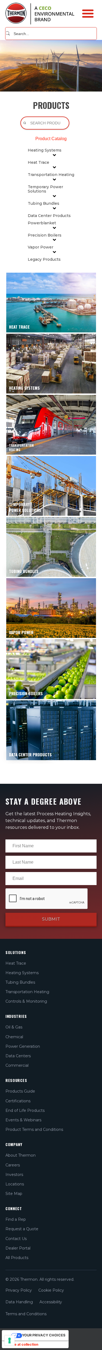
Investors (14, 1174)
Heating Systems (44, 150)
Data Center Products (49, 215)
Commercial (17, 1065)
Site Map (13, 1193)
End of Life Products (25, 1110)
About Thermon (20, 1155)
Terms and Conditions (26, 1313)
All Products (16, 1257)
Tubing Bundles (43, 203)
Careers (12, 1165)
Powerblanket (42, 223)
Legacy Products (44, 259)
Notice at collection (21, 1344)
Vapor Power (40, 247)
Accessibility (50, 1301)
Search (8, 33)
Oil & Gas (13, 1027)
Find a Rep (15, 1219)
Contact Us (16, 1238)
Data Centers (18, 1055)
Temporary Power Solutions (45, 189)
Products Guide (20, 1091)
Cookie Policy (51, 1290)
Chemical (14, 1036)
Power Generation (22, 1046)
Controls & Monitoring (26, 1001)
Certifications (17, 1101)
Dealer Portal (17, 1248)
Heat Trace (38, 162)
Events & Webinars (23, 1120)
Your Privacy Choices (43, 1335)
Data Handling (19, 1301)
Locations (14, 1184)
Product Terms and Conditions (34, 1129)
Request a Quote (21, 1228)
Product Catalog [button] (51, 138)
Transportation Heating (51, 174)
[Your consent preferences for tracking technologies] (9, 1340)
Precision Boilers (44, 235)
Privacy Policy (18, 1290)
